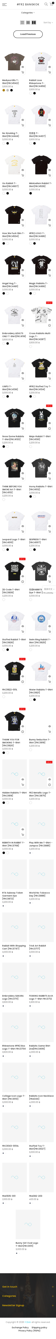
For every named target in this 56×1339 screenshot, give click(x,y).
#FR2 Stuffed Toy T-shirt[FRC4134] (40, 388)
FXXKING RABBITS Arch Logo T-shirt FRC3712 (41, 997)
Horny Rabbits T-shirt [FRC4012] (40, 488)
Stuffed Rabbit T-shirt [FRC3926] (14, 641)
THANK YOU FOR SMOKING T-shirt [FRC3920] (11, 742)
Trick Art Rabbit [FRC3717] (37, 947)
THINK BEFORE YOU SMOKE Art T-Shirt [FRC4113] (12, 489)
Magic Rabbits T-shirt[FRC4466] (38, 285)
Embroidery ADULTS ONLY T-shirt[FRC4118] (14, 335)
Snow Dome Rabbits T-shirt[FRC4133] (13, 438)
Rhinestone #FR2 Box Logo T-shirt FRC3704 (14, 1047)
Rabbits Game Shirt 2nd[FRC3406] (39, 1047)
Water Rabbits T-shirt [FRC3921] (41, 691)
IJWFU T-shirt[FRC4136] (10, 388)
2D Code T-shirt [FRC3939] (11, 591)
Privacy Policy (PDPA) (29, 1330)
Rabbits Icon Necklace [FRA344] (41, 1097)
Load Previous (28, 34)
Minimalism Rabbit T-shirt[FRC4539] (40, 185)
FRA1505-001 (9, 1195)
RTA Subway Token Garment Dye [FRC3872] (12, 895)
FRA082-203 (35, 1195)
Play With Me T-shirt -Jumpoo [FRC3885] (40, 844)
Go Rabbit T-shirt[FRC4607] (10, 185)
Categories (27, 12)
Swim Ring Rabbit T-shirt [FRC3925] (40, 641)
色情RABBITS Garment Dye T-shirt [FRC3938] (41, 591)
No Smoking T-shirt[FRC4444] (10, 135)
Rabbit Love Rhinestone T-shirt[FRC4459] (37, 83)
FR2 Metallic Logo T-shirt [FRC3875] (40, 794)
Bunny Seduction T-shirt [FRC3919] (39, 741)
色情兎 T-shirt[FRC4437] (37, 135)
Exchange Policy (20, 1327)
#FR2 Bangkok (28, 4)
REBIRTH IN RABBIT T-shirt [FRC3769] (13, 844)
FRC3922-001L (9, 689)
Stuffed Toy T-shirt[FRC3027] (37, 1147)
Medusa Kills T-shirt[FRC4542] (10, 82)
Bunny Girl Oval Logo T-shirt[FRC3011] (27, 1244)
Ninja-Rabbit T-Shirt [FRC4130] (40, 438)
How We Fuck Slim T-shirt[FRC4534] (13, 235)
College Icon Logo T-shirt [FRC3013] (13, 1097)
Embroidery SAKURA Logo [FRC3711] (13, 997)
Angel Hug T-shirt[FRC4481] (10, 285)
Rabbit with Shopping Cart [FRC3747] (14, 947)
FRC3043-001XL (10, 1145)
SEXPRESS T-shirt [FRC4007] (38, 541)
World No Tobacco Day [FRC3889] (39, 894)
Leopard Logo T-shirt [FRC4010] (13, 541)
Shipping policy (39, 1327)
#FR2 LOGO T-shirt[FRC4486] (37, 235)
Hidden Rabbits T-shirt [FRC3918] (14, 794)
